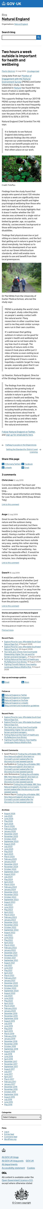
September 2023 (11, 899)
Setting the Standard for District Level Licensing (22, 450)
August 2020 (9, 993)
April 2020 (8, 1003)
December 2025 (11, 834)
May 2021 (8, 970)
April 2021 (8, 973)
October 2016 (10, 1092)
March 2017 (9, 1079)
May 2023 (8, 910)
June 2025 (8, 849)
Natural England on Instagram (17, 698)
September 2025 (11, 841)
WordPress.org (10, 1139)
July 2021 (8, 965)
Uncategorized (33, 71)
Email (26, 467)
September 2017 (11, 1066)
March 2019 (9, 1033)
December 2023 (11, 892)
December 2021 (10, 953)
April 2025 (8, 854)
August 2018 (9, 1051)
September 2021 (11, 960)
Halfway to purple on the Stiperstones (20, 445)
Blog (4, 14)
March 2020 (9, 1006)
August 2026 (9, 813)
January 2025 (10, 861)
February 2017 (10, 1082)
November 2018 (11, 1044)
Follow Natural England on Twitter (18, 431)
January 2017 (9, 1084)
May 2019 (8, 1028)
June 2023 (8, 907)
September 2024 (11, 872)
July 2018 (8, 1054)
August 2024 (9, 874)
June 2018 (8, 1056)
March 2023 (9, 915)
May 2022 (8, 940)
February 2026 (10, 829)
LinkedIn (8, 467)
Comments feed (10, 1137)
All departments (10, 1164)
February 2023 (10, 917)
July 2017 (8, 1071)
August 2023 (9, 902)
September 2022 (11, 930)
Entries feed (9, 1134)
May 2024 (8, 879)
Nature (17, 87)
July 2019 (8, 1023)
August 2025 (9, 844)
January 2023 (10, 920)
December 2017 (10, 1061)
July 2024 (8, 877)
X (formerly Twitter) (13, 464)
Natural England (16, 19)
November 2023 (11, 894)
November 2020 (11, 985)
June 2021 (8, 968)
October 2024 (10, 869)
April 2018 (8, 1059)
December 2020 (11, 983)
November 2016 (11, 1089)
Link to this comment (10, 504)
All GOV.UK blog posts (13, 1160)
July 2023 (8, 904)
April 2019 (8, 1031)
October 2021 (10, 958)
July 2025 (8, 846)
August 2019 (9, 1021)
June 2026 (8, 818)
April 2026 (8, 824)
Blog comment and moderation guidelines (22, 705)
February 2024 (10, 887)
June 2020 (8, 998)
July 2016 (8, 1099)
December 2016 (10, 1087)
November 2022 (11, 925)
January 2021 (9, 980)
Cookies (31, 1168)
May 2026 (8, 821)
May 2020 (8, 1001)
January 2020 (10, 1011)
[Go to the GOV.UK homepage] (11, 3)
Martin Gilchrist (8, 71)
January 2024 (10, 889)
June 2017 (8, 1074)
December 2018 (10, 1041)
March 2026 (9, 826)
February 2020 (10, 1008)
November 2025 (11, 836)
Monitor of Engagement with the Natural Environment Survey (17, 78)
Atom (26, 682)
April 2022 (8, 942)
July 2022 (8, 935)
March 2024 (9, 884)
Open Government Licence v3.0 (17, 1180)
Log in (6, 1132)
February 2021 (10, 978)
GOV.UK (30, 1160)
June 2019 (8, 1026)
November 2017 (10, 1064)
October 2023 (10, 897)
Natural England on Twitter (16, 695)
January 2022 (10, 950)
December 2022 (11, 922)
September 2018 (11, 1049)
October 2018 (10, 1046)
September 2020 (11, 991)
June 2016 (8, 1102)
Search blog (8, 32)
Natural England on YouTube (16, 700)
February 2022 (10, 948)
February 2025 (10, 859)
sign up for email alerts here (19, 434)
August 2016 (9, 1097)
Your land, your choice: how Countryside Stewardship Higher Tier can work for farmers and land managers (20, 654)
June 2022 (8, 937)
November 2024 (11, 866)
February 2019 (10, 1036)
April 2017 (8, 1076)
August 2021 (9, 963)
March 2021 (9, 975)
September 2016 (11, 1094)
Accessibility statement (13, 1168)
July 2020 (8, 996)
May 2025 (8, 851)
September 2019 (11, 1018)
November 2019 (11, 1016)
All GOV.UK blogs (10, 1157)
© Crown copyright (21, 1202)
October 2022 (10, 927)
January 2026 (10, 831)
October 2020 (10, 988)
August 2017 (9, 1069)
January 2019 (9, 1038)
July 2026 (8, 816)
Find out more (7, 630)
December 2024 (11, 864)
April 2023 (8, 912)
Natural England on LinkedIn (16, 703)
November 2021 (11, 955)
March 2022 (9, 945)
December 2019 (10, 1013)
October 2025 (10, 839)
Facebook (28, 464)
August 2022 (9, 932)
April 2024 (8, 882)
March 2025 (9, 856)
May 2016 (8, 1104)
